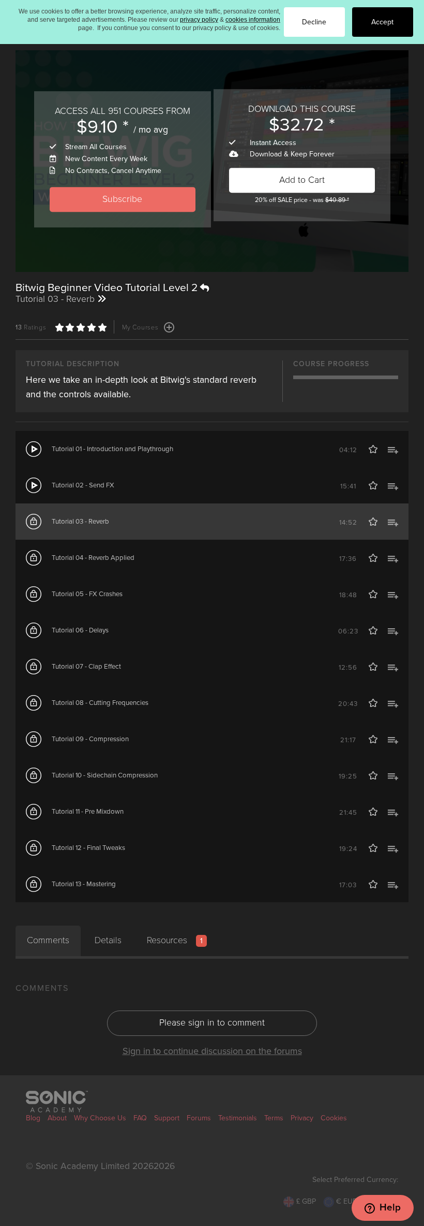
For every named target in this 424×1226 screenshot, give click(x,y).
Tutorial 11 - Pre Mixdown (88, 811)
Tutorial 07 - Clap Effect (86, 666)
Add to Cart (302, 180)
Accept (382, 22)
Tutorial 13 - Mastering (84, 884)
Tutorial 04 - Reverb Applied (93, 558)
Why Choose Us (100, 1118)
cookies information (252, 19)
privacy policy (199, 19)
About (57, 1118)
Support (166, 1118)
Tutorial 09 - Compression (90, 739)
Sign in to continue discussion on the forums (212, 1051)
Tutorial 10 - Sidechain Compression (105, 775)
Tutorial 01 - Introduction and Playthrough (112, 449)
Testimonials (237, 1118)
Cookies (334, 1118)
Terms (273, 1118)
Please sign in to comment (212, 1022)
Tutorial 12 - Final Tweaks (88, 848)
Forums (199, 1118)
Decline (314, 22)
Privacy (302, 1118)
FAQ (140, 1118)
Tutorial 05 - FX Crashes (87, 594)
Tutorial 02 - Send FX (83, 485)
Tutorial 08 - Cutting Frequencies (100, 703)
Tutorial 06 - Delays (80, 630)
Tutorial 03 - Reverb (80, 521)
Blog (33, 1118)
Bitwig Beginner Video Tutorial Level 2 (108, 287)
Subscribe (122, 199)
